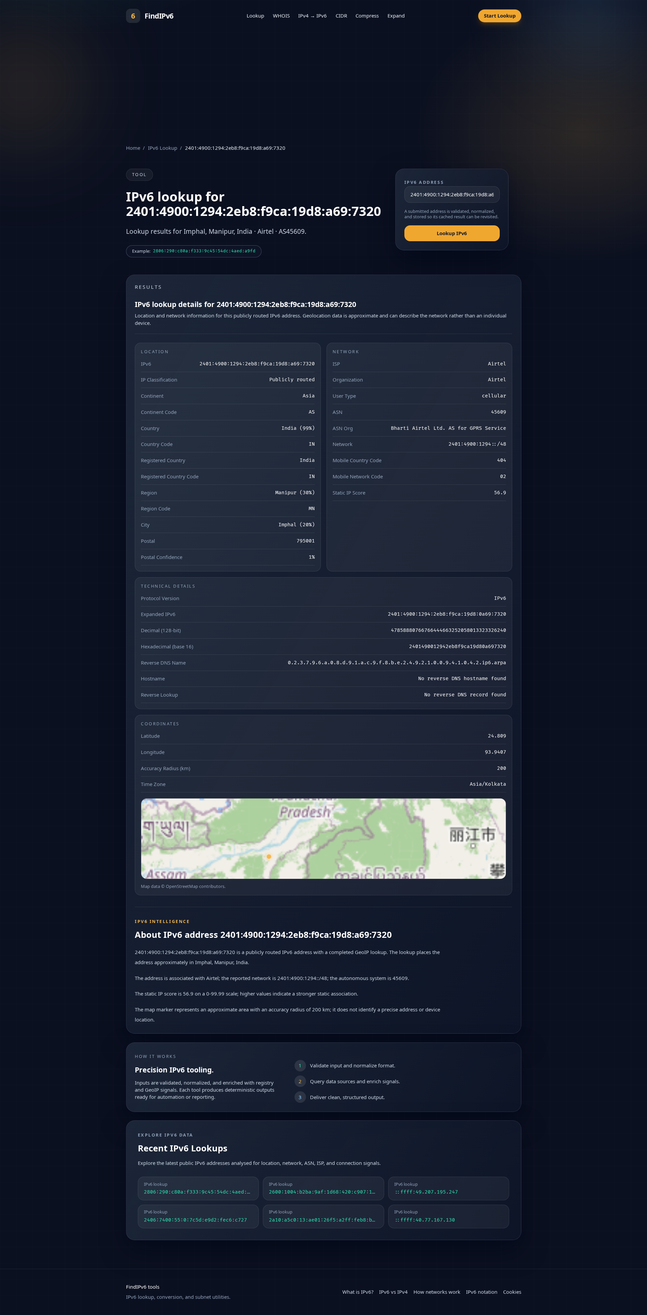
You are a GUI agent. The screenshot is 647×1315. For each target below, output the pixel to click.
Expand (396, 15)
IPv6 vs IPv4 (393, 1291)
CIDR (341, 15)
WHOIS (281, 15)
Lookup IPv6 (452, 233)
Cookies (512, 1291)
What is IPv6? (357, 1291)
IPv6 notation (481, 1291)
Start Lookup (500, 15)
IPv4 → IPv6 (312, 15)
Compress (367, 15)
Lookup (255, 15)
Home (133, 147)
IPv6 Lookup (162, 147)
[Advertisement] (323, 82)
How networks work (436, 1291)
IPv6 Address (424, 182)
